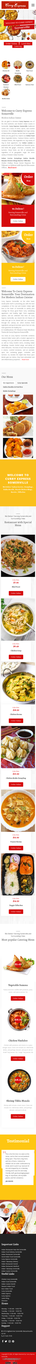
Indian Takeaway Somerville (11, 1269)
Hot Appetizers (8, 383)
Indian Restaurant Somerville (11, 1254)
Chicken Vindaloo (18, 1040)
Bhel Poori (16, 587)
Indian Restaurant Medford (10, 1266)
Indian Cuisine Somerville (10, 1271)
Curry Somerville (7, 1291)
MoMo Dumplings (9, 391)
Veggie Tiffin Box (16, 905)
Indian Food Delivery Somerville (12, 1252)
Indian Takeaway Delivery (10, 1261)
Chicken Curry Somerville (9, 1279)
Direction (4, 1301)
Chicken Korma (16, 714)
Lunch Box (25, 43)
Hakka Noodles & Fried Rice (13, 387)
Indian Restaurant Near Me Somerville (14, 1250)
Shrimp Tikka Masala (18, 1101)
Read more (12, 167)
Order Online (11, 43)
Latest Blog (5, 1298)
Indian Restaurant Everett (10, 1264)
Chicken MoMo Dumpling (16, 778)
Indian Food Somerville (9, 1282)
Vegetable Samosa (18, 985)
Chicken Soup (16, 650)
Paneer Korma (16, 842)
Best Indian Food (7, 1289)
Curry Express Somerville (9, 1259)
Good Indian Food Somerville (11, 1257)
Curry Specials (22, 383)
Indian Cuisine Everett (8, 1284)
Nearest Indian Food (8, 1286)
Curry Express (6, 1296)
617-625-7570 (7, 1336)
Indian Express (6, 1293)
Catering (18, 46)
